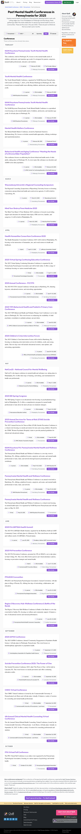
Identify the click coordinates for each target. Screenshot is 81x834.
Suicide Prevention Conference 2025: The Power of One (28, 663)
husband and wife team (24, 792)
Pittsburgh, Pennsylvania (38, 69)
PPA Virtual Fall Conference (16, 752)
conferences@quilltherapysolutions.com (23, 783)
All (32, 33)
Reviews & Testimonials (30, 812)
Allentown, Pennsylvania (38, 543)
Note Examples (28, 822)
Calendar (54, 33)
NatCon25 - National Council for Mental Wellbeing (26, 369)
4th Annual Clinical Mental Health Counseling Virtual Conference (27, 717)
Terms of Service (66, 830)
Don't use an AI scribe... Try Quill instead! (40, 798)
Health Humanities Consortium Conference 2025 (25, 236)
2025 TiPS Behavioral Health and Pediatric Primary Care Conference (28, 308)
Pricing (25, 2)
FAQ (25, 815)
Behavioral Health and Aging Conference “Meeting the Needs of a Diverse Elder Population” (30, 152)
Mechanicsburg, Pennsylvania (37, 144)
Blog (30, 2)
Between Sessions (28, 803)
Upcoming (39, 33)
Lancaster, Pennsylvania (50, 679)
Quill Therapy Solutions (68, 779)
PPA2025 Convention (14, 577)
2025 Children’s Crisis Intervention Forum (22, 336)
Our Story (26, 807)
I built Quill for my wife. (58, 803)
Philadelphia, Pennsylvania (38, 224)
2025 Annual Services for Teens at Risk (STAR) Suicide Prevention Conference (27, 420)
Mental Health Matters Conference (19, 128)
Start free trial (67, 2)
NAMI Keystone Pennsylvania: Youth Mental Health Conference (26, 52)
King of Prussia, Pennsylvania (48, 593)
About (18, 2)
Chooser (52, 2)
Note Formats (27, 825)
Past (46, 33)
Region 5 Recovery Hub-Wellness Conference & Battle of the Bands (30, 604)
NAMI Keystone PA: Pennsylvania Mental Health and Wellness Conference (31, 449)
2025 (21, 7)
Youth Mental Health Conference (18, 76)
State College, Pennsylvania (49, 567)
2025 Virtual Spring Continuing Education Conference (27, 260)
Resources (37, 2)
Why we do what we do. (71, 803)
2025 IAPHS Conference (15, 637)
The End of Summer (18, 803)
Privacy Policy (65, 832)
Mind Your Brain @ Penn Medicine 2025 (21, 208)
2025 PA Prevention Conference (18, 550)
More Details (51, 69)
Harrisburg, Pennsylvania (49, 297)
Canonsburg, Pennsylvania (38, 201)
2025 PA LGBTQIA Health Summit (19, 527)
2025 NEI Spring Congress (16, 396)
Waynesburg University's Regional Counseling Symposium (29, 185)
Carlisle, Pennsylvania (50, 622)
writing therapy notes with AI (62, 788)
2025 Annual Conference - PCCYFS (19, 283)
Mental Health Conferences (12, 7)
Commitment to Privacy (30, 820)
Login (77, 2)
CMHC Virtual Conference (16, 690)
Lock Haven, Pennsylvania (49, 737)
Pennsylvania (27, 7)
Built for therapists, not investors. (42, 803)
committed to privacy (36, 790)
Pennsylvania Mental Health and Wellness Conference (27, 476)
